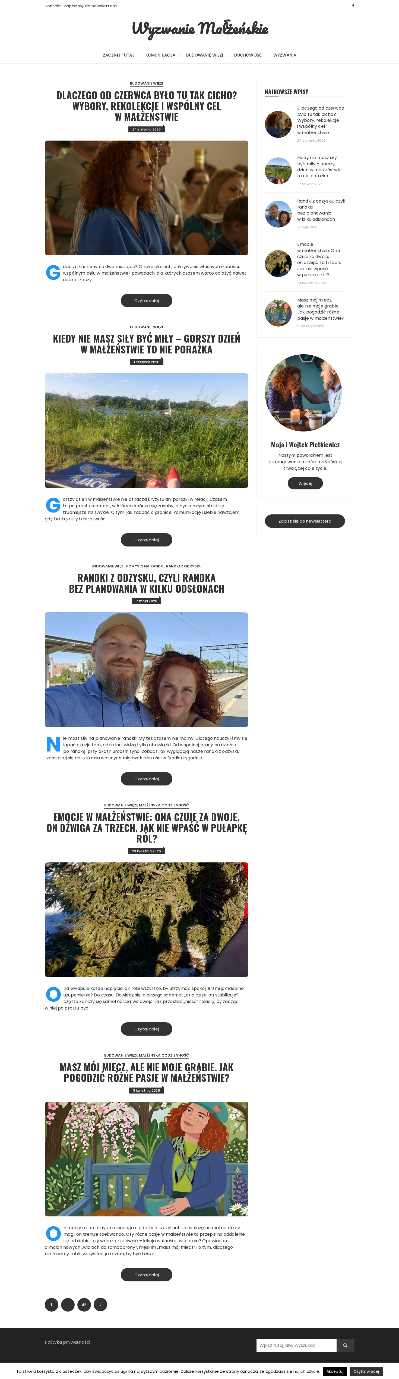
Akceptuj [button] (335, 1371)
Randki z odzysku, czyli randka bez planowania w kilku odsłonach (146, 582)
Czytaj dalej (146, 300)
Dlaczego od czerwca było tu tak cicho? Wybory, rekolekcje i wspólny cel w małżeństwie (146, 105)
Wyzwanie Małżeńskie (199, 28)
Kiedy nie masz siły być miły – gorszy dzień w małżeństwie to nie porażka (146, 343)
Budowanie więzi (204, 55)
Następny (100, 1304)
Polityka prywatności (67, 1342)
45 (84, 1304)
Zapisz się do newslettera (90, 6)
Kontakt (53, 6)
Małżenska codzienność (164, 805)
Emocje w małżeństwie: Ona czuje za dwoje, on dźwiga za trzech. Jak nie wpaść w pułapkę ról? (146, 827)
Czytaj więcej (366, 1371)
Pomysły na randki (145, 566)
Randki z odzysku (184, 566)
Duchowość (248, 55)
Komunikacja (160, 55)
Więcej (305, 483)
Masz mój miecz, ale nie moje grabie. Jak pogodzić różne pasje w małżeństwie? (146, 1072)
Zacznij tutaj (119, 55)
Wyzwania (284, 55)
